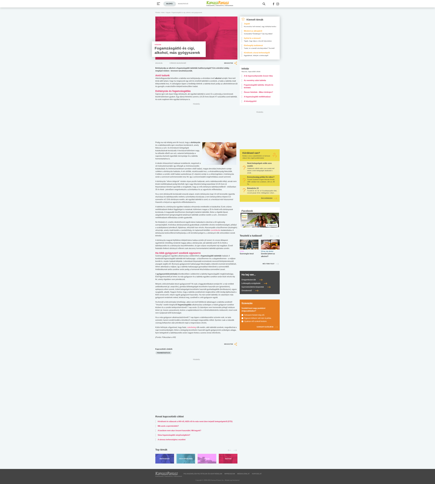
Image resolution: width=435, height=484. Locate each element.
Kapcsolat (257, 474)
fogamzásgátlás (163, 353)
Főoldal (157, 12)
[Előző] (229, 450)
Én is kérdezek (267, 198)
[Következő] (234, 450)
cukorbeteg (191, 327)
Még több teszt (268, 264)
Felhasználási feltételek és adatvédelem (203, 474)
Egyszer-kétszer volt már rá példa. (257, 318)
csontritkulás (215, 230)
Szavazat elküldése (265, 327)
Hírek (162, 12)
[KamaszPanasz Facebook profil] (259, 220)
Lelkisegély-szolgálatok (251, 283)
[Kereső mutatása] (264, 4)
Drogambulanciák (249, 280)
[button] (274, 4)
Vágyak (168, 12)
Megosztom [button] (228, 63)
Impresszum (229, 474)
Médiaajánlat (243, 474)
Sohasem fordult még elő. (254, 315)
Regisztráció (183, 4)
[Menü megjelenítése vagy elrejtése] (158, 4)
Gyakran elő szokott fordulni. (255, 321)
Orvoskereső (247, 291)
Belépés (169, 4)
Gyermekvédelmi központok (253, 287)
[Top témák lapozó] (196, 450)
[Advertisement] (196, 387)
